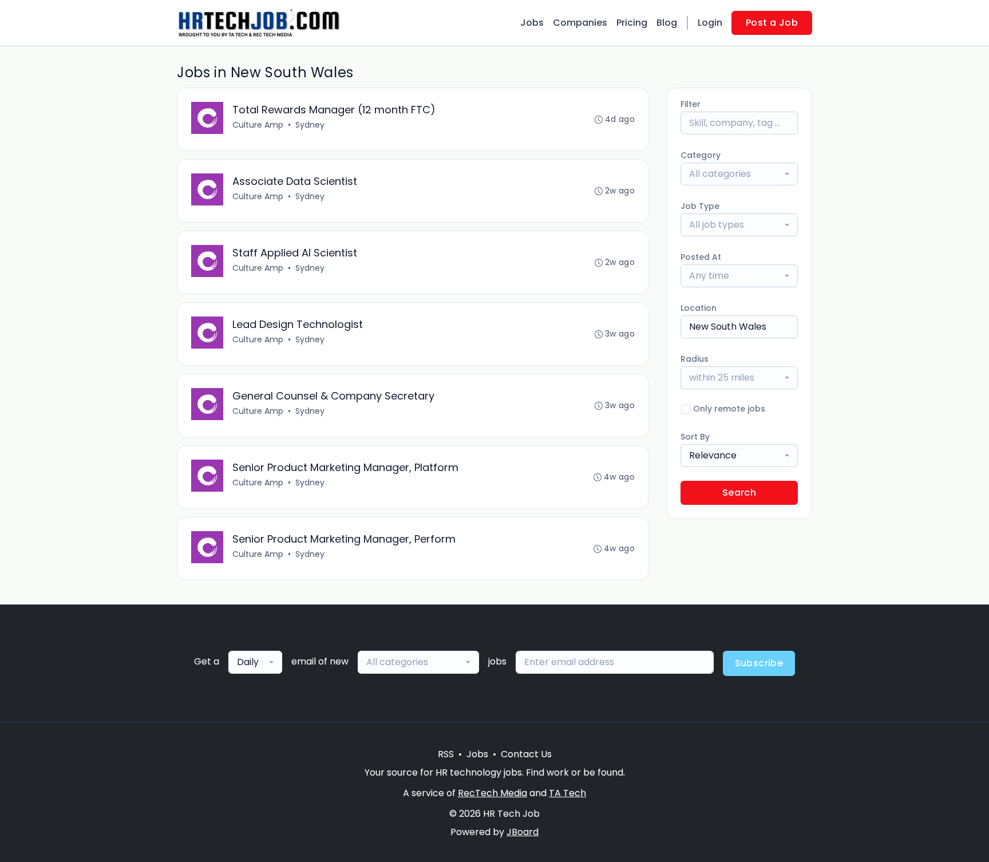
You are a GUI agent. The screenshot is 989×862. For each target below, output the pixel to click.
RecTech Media (492, 793)
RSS (446, 754)
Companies (580, 22)
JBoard (523, 832)
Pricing (631, 22)
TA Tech (567, 793)
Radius (695, 359)
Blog (666, 22)
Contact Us (526, 754)
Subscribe (759, 663)
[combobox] (739, 174)
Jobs (532, 22)
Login (710, 22)
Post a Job (772, 22)
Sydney (310, 125)
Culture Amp (257, 125)
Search (739, 492)
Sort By (695, 436)
